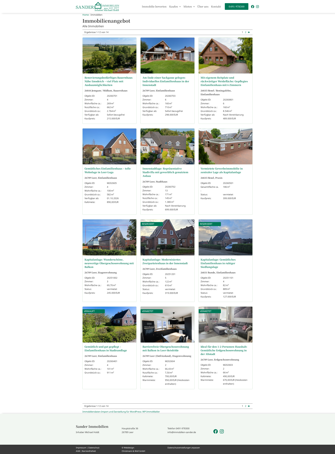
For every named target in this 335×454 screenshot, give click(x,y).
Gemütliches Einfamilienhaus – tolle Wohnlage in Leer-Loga (108, 170)
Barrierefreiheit (89, 451)
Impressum (81, 447)
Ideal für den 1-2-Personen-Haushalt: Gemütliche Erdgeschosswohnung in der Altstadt (224, 350)
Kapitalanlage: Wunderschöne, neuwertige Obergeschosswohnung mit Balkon (109, 263)
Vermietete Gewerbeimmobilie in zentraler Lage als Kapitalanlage (222, 170)
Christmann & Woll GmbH (133, 451)
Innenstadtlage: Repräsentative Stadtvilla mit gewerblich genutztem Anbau (165, 172)
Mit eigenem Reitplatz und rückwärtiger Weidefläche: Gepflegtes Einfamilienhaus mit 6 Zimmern (224, 81)
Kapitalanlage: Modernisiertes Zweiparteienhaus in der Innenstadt (165, 261)
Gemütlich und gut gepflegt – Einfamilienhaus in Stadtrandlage (106, 348)
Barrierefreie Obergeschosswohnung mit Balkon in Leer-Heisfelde (166, 348)
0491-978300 (182, 428)
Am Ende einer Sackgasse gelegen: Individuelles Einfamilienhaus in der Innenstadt (166, 81)
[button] (179, 6)
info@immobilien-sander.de (182, 432)
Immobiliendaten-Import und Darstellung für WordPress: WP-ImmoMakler (121, 411)
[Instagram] (257, 6)
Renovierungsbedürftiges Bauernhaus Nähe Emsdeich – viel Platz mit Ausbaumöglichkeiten (108, 81)
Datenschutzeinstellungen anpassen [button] (184, 447)
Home (85, 14)
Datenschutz (93, 447)
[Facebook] (252, 6)
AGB (78, 451)
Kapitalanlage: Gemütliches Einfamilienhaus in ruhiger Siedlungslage (218, 263)
